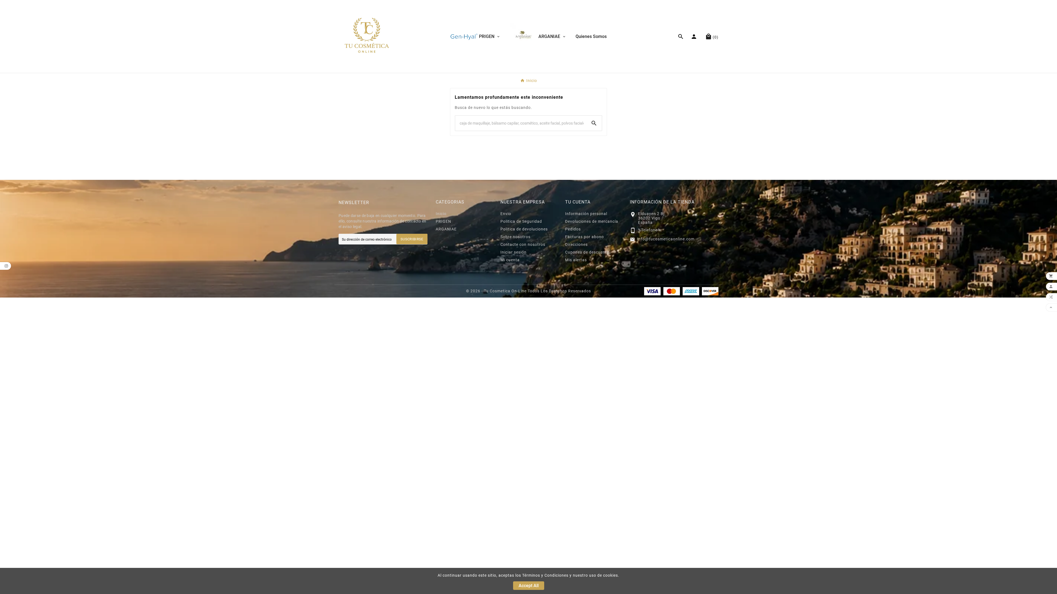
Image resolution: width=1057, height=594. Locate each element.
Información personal (586, 213)
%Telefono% (649, 230)
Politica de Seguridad (521, 221)
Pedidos (573, 229)
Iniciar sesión (513, 252)
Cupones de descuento (587, 252)
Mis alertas (576, 260)
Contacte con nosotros (522, 244)
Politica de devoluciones (524, 229)
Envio (505, 213)
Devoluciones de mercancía (591, 221)
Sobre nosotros (515, 237)
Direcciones (576, 244)
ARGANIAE (446, 229)
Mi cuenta (510, 260)
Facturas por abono (584, 237)
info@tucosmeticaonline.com (665, 239)
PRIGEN (443, 221)
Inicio (441, 213)
